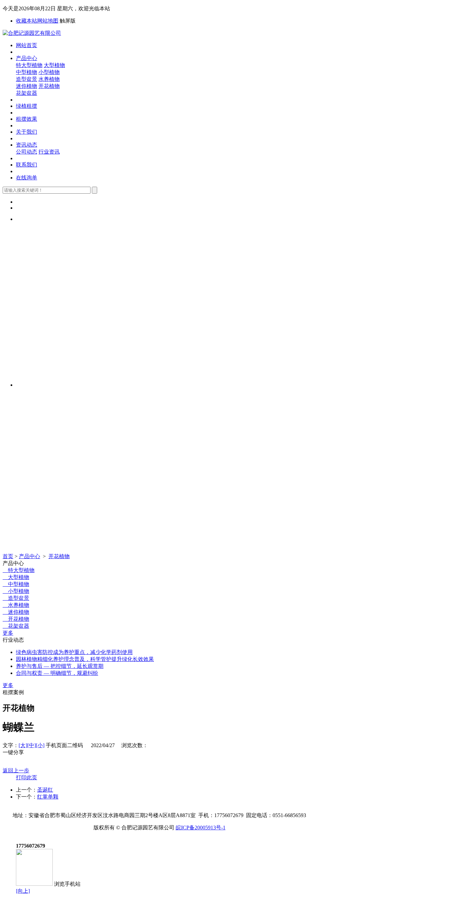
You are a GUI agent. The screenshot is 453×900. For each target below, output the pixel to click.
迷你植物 (26, 86)
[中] (31, 745)
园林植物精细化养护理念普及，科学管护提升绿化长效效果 (85, 659)
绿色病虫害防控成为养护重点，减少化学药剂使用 (74, 652)
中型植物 (26, 72)
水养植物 (49, 79)
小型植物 (49, 72)
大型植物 (54, 65)
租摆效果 (26, 119)
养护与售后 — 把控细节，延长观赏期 (59, 666)
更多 (8, 633)
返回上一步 (16, 770)
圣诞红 (45, 790)
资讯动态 (26, 145)
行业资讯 (49, 152)
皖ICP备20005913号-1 (201, 827)
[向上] (23, 891)
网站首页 (26, 45)
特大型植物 (29, 65)
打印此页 (26, 777)
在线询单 (26, 177)
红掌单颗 (47, 797)
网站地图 (47, 21)
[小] (40, 745)
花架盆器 (26, 93)
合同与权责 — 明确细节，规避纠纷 (57, 673)
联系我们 (26, 164)
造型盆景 (26, 79)
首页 (8, 556)
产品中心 (26, 58)
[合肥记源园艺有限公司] (32, 33)
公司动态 (26, 152)
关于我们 (26, 132)
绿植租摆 (26, 106)
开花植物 (49, 86)
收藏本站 (26, 21)
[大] (23, 745)
